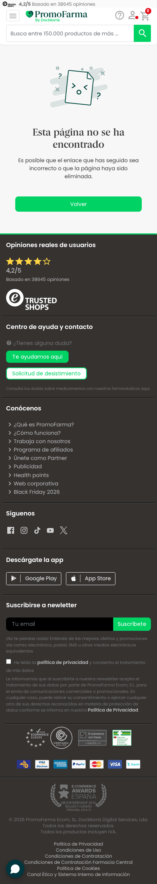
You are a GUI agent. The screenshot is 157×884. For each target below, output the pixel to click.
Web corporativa (36, 483)
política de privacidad (62, 662)
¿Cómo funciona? (37, 433)
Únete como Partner (40, 458)
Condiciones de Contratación (78, 856)
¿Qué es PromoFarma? (44, 424)
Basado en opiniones (37, 279)
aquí (145, 388)
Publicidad (28, 466)
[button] (132, 15)
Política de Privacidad (113, 710)
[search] (142, 33)
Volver (78, 204)
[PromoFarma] (56, 16)
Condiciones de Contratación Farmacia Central (78, 862)
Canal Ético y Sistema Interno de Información (78, 874)
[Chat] (119, 15)
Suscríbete (132, 624)
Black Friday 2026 (37, 492)
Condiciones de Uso (78, 850)
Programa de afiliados (43, 449)
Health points (31, 475)
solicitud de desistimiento (46, 373)
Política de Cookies (78, 868)
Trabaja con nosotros (42, 441)
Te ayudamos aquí (37, 357)
